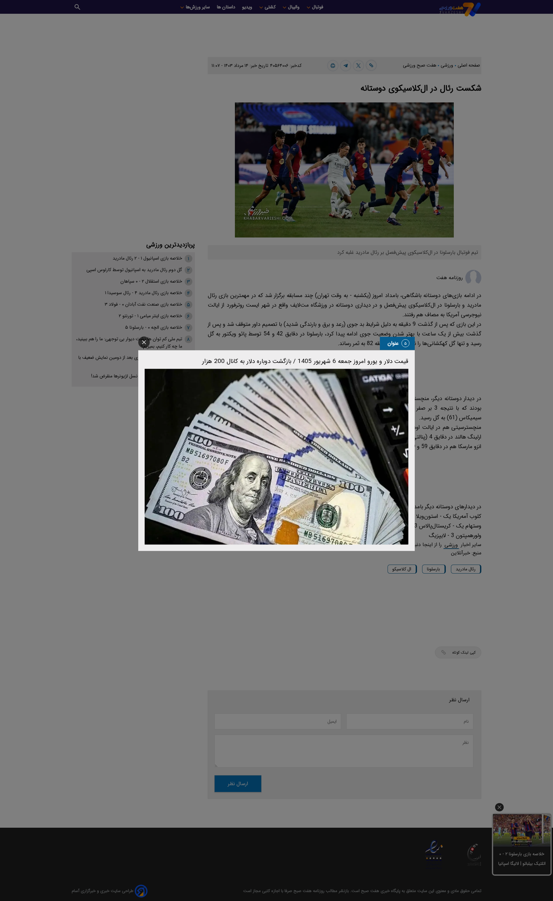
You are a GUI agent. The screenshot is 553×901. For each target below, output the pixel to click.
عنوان (393, 343)
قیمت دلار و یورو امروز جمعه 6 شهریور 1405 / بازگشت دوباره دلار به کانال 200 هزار (305, 361)
